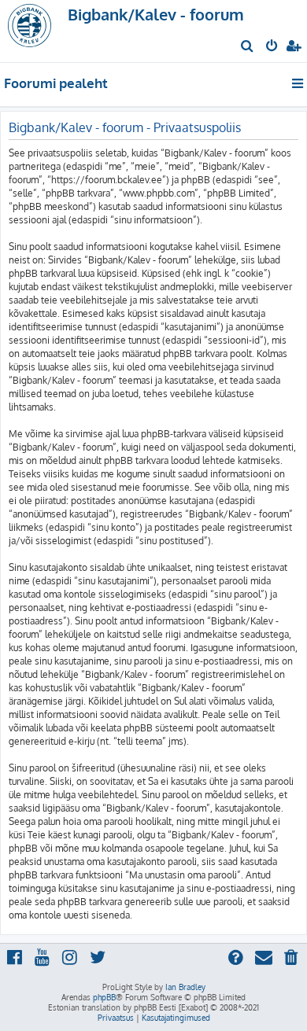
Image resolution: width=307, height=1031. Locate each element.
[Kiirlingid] (298, 83)
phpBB (104, 997)
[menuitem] (247, 47)
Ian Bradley (185, 987)
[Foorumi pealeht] (38, 31)
